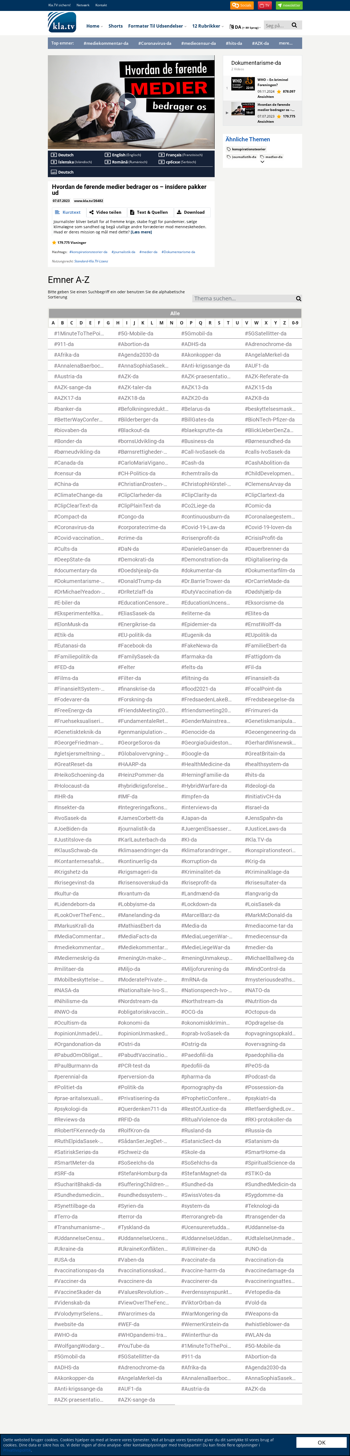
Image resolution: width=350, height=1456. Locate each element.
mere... (286, 43)
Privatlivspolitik (17, 1450)
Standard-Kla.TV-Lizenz (91, 261)
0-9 (295, 323)
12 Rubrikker (206, 26)
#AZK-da (260, 43)
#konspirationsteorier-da (88, 252)
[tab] (69, 212)
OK (321, 1442)
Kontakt (101, 5)
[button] (242, 5)
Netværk (83, 5)
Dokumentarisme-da (256, 63)
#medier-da (148, 252)
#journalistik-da (123, 252)
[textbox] (244, 299)
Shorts (116, 26)
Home (93, 26)
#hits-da (234, 43)
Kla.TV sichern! (59, 5)
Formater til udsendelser (156, 26)
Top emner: (62, 43)
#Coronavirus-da (154, 43)
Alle (175, 313)
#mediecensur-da (198, 43)
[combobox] (244, 298)
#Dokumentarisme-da (178, 252)
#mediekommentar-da (106, 43)
